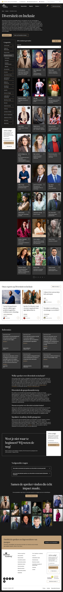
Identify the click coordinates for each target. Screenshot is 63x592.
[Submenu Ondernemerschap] (13, 105)
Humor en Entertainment (6, 82)
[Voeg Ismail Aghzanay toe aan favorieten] (29, 52)
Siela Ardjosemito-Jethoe (37, 70)
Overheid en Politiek (7, 111)
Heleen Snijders (36, 239)
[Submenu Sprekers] (17, 6)
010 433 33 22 (23, 1)
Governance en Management (7, 78)
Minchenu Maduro (22, 98)
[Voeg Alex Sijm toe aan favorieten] (44, 80)
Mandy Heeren (36, 126)
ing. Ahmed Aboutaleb (51, 185)
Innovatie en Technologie (6, 86)
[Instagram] (4, 579)
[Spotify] (4, 581)
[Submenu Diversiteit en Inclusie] (13, 55)
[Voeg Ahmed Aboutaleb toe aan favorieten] (59, 166)
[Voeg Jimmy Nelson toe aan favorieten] (59, 221)
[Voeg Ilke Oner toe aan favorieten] (59, 80)
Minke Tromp (21, 184)
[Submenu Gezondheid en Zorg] (13, 75)
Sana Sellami (21, 126)
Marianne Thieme (22, 267)
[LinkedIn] (12, 579)
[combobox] (53, 2)
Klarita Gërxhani (52, 126)
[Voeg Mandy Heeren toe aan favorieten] (44, 108)
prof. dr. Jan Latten (37, 184)
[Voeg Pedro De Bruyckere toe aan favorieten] (59, 136)
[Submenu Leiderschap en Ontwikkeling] (13, 96)
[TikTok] (10, 579)
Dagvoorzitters (6, 52)
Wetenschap (6, 123)
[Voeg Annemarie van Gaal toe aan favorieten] (44, 194)
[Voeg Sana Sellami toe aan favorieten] (29, 108)
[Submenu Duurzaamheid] (13, 69)
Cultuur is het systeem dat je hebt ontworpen (52, 293)
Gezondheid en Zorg (8, 74)
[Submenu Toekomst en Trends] (13, 117)
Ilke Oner (51, 98)
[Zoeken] (60, 47)
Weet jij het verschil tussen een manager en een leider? (51, 309)
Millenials (6, 66)
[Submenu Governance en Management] (13, 78)
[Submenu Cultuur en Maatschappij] (13, 49)
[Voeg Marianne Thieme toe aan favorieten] (29, 249)
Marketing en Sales (7, 99)
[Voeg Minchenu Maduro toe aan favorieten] (29, 80)
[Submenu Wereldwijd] (13, 120)
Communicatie (6, 45)
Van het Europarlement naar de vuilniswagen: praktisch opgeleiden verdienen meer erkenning (10, 309)
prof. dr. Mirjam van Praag (22, 154)
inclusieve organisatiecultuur (33, 386)
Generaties (7, 60)
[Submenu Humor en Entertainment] (13, 82)
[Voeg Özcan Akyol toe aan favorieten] (59, 52)
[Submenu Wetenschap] (13, 123)
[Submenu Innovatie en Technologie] (13, 86)
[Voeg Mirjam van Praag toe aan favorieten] (29, 136)
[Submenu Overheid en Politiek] (13, 111)
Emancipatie (7, 58)
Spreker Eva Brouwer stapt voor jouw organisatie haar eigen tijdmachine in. (31, 308)
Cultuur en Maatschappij (6, 49)
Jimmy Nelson (52, 239)
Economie (6, 72)
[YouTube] (7, 579)
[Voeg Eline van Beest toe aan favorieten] (44, 136)
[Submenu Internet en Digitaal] (13, 93)
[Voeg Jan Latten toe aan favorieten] (44, 166)
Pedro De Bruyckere (53, 154)
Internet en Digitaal (7, 93)
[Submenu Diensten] (39, 6)
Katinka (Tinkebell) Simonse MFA (22, 240)
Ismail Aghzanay (21, 70)
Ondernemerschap (7, 105)
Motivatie (5, 102)
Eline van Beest (36, 154)
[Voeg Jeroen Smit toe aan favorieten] (59, 194)
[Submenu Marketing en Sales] (13, 100)
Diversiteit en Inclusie (8, 55)
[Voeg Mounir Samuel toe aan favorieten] (59, 249)
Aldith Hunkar (21, 212)
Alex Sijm (35, 98)
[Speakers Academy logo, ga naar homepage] (5, 6)
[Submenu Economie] (13, 72)
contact (30, 424)
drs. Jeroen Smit (52, 212)
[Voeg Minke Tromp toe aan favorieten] (29, 166)
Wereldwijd (6, 120)
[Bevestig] (60, 1)
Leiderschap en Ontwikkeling (7, 96)
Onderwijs (6, 108)
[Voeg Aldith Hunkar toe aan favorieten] (29, 194)
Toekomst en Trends (8, 117)
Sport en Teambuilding (8, 114)
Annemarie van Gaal (37, 212)
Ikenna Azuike (36, 267)
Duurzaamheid (6, 69)
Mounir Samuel (52, 267)
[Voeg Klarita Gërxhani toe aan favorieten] (59, 108)
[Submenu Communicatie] (13, 45)
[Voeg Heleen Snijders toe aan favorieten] (44, 221)
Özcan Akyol (51, 70)
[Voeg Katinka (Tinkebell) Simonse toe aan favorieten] (29, 221)
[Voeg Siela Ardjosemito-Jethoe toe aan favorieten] (44, 52)
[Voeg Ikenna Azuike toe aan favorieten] (44, 249)
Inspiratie (5, 90)
